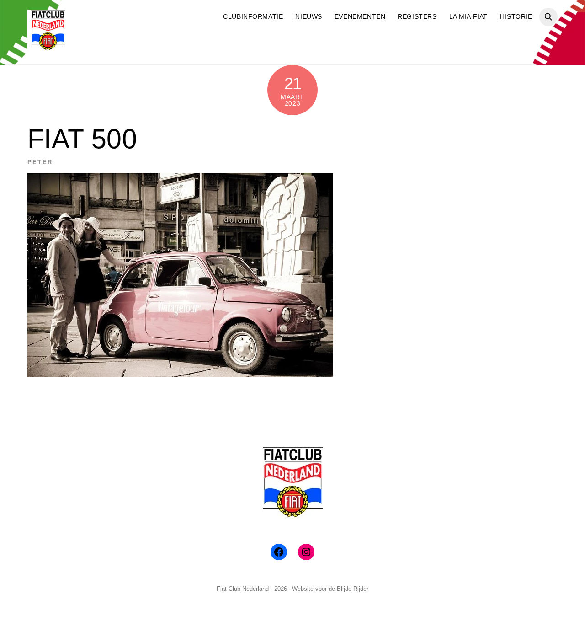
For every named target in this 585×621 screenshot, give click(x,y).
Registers (417, 16)
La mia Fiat (468, 16)
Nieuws (308, 16)
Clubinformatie (253, 16)
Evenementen (360, 16)
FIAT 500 (82, 138)
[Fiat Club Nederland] (48, 46)
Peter (40, 162)
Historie (516, 16)
